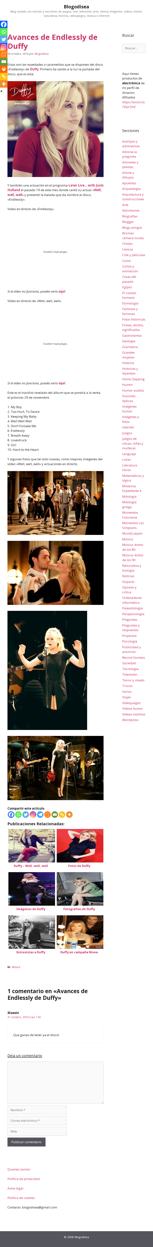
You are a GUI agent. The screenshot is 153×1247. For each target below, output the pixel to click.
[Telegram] (40, 814)
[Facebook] (11, 814)
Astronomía (131, 210)
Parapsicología (133, 614)
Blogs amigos (132, 227)
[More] (69, 814)
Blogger (128, 222)
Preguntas (129, 619)
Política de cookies (21, 1198)
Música (16, 967)
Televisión (129, 674)
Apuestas (129, 183)
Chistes (127, 243)
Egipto (127, 287)
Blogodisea (76, 6)
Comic (126, 261)
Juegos (127, 433)
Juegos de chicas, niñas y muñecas (132, 443)
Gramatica (130, 347)
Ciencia (127, 249)
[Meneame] (47, 814)
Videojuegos (131, 703)
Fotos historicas (133, 319)
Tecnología (130, 669)
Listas (126, 459)
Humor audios (133, 390)
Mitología (129, 496)
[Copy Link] (62, 814)
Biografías (130, 216)
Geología (128, 341)
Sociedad (129, 663)
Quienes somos (18, 1169)
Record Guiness (133, 657)
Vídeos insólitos (133, 714)
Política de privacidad (23, 1179)
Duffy (34, 69)
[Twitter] (25, 814)
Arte (125, 205)
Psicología (129, 641)
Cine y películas (133, 255)
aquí (62, 291)
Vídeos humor (132, 708)
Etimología (130, 303)
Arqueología (131, 188)
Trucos (127, 686)
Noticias (128, 576)
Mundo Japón (132, 533)
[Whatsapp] (18, 814)
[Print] (3, 69)
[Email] (54, 814)
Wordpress (130, 720)
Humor (127, 384)
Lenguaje (129, 454)
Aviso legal (15, 1188)
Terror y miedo (133, 680)
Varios (127, 691)
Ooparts (128, 582)
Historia (128, 363)
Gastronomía (132, 335)
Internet (128, 427)
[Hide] (1, 91)
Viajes (126, 697)
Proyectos (129, 636)
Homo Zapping (133, 379)
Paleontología (132, 608)
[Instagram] (33, 814)
